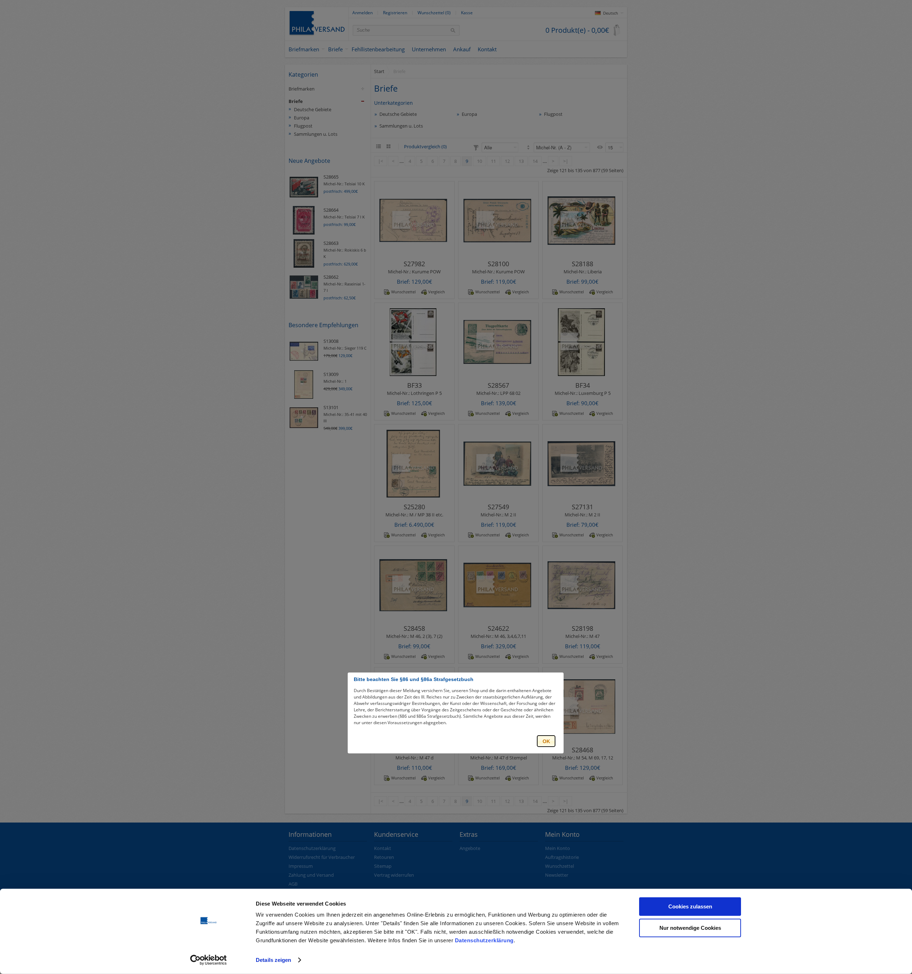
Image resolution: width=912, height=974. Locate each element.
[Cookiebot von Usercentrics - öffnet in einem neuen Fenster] (208, 960)
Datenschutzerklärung (484, 940)
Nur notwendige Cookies (690, 927)
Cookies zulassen (690, 906)
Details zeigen (273, 960)
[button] (546, 741)
